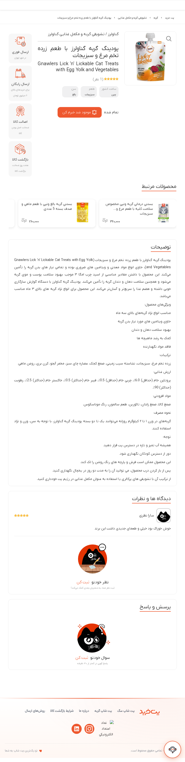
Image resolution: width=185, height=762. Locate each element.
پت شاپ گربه (103, 711)
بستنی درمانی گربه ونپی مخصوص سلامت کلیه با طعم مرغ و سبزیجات (129, 209)
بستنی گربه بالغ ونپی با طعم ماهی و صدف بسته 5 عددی (46, 206)
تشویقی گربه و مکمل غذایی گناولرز (76, 34)
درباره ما (84, 711)
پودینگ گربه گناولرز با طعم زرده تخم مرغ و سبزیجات (84, 17)
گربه (156, 17)
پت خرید (169, 17)
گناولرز (113, 34)
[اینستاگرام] (89, 729)
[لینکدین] (77, 729)
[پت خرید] (149, 711)
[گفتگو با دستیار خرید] (172, 749)
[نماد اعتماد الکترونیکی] (106, 734)
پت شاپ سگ (126, 711)
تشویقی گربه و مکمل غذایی (132, 17)
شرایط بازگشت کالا (62, 711)
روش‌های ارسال (35, 711)
